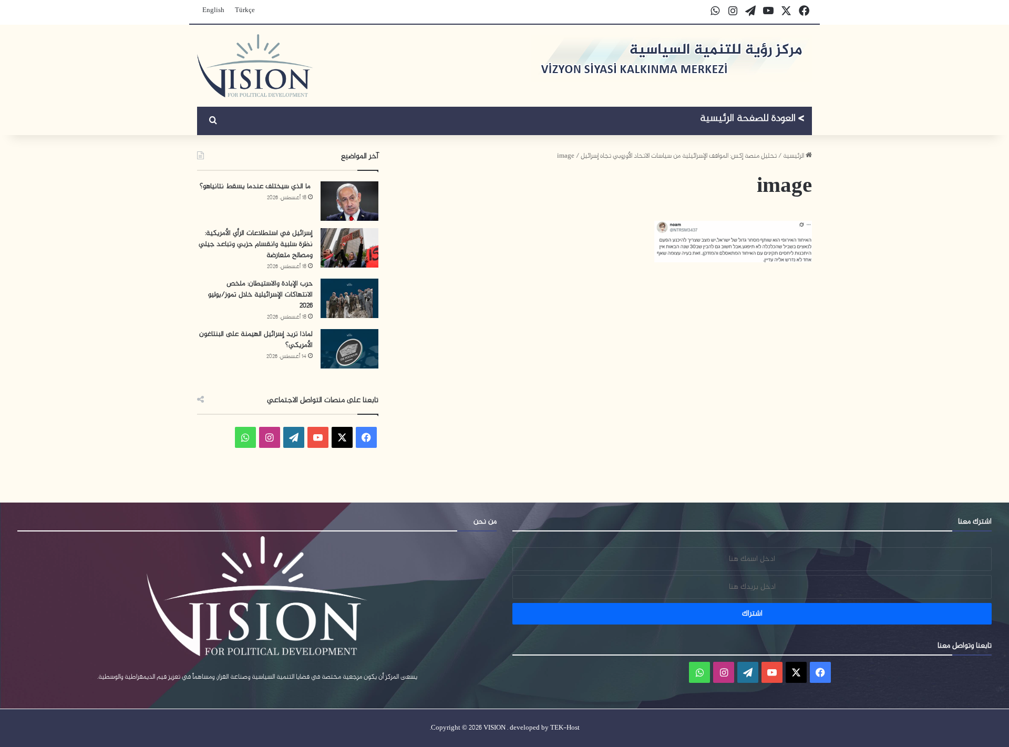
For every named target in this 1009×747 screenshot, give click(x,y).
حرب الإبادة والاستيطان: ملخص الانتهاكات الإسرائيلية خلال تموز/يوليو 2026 (260, 295)
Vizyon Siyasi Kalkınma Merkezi (752, 120)
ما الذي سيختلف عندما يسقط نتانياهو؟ (256, 186)
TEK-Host (565, 728)
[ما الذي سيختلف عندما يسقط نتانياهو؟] (349, 201)
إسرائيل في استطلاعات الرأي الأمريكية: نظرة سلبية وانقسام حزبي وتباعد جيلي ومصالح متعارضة (256, 244)
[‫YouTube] (317, 437)
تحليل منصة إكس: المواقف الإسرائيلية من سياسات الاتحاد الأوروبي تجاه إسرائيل (679, 156)
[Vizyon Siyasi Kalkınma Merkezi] (255, 65)
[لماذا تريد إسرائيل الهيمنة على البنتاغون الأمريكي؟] (349, 349)
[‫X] (342, 437)
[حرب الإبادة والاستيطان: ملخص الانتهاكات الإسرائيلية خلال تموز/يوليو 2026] (349, 298)
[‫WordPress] (293, 437)
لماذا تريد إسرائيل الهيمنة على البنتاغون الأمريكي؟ (256, 339)
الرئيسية (794, 156)
